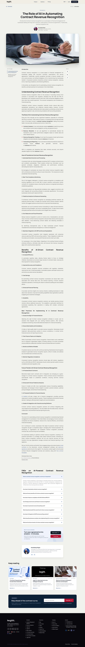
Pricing (49, 1)
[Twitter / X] (34, 555)
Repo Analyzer (29, 630)
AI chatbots (25, 396)
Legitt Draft (28, 637)
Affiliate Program (55, 629)
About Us (54, 622)
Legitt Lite (28, 626)
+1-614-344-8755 (69, 623)
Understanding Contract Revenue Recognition (13, 72)
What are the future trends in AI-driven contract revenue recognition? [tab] (38, 522)
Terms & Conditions (55, 625)
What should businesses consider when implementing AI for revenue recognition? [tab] (41, 518)
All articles (10, 6)
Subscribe (68, 600)
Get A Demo (41, 623)
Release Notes (42, 632)
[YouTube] (17, 629)
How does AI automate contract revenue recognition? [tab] (35, 489)
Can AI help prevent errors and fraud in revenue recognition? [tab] (36, 501)
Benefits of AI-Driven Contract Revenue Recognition (12, 75)
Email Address (35, 458)
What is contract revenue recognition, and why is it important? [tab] (37, 476)
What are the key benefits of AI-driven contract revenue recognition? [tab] (38, 493)
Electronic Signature (30, 625)
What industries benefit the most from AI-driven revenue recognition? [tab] (38, 510)
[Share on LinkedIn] (67, 74)
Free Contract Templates (30, 635)
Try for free (55, 536)
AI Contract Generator (30, 632)
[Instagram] (11, 629)
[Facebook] (8, 629)
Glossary (40, 627)
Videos (40, 625)
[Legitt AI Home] (18, 2)
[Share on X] (67, 71)
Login (69, 1)
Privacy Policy (69, 603)
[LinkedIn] (32, 555)
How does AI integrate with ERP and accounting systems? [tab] (36, 514)
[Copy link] (67, 78)
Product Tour (41, 629)
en (65, 1)
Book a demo (54, 532)
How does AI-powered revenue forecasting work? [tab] (34, 505)
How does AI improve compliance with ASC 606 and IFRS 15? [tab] (36, 497)
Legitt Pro (28, 628)
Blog (40, 622)
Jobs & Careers (55, 627)
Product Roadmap (42, 630)
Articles (71, 6)
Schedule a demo (25, 459)
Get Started (74, 1)
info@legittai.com (69, 621)
